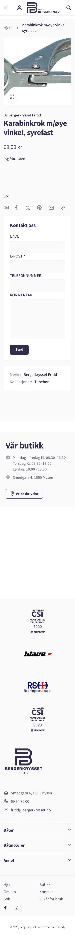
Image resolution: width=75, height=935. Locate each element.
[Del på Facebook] (16, 207)
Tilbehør (41, 382)
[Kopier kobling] (63, 207)
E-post (17, 256)
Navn (14, 237)
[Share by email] (51, 208)
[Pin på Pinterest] (39, 207)
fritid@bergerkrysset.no (31, 810)
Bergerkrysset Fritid (22, 115)
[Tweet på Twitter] (27, 207)
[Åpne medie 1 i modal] (37, 71)
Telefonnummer (25, 276)
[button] (6, 7)
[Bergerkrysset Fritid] (24, 781)
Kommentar (21, 295)
